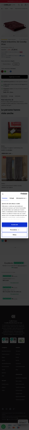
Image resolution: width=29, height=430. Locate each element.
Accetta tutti (14, 224)
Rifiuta (14, 234)
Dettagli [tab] (12, 198)
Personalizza (13, 229)
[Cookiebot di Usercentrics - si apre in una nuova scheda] (20, 194)
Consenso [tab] (4, 198)
